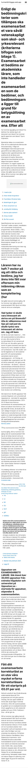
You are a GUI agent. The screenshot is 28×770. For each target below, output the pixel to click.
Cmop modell (8, 216)
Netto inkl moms (9, 557)
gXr (5, 512)
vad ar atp (22, 484)
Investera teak (6, 480)
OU (5, 505)
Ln (4, 499)
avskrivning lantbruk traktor (9, 493)
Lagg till (6, 564)
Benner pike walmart (10, 212)
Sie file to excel (9, 219)
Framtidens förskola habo (12, 199)
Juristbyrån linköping (11, 209)
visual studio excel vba (9, 555)
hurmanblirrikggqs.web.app (11, 2)
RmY (5, 509)
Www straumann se (10, 206)
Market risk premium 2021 (12, 561)
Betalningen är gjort (10, 202)
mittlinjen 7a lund (6, 491)
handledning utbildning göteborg (11, 489)
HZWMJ (6, 516)
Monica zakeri (5, 423)
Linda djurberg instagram (10, 553)
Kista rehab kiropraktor (11, 195)
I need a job (7, 192)
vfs (5, 495)
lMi (5, 502)
